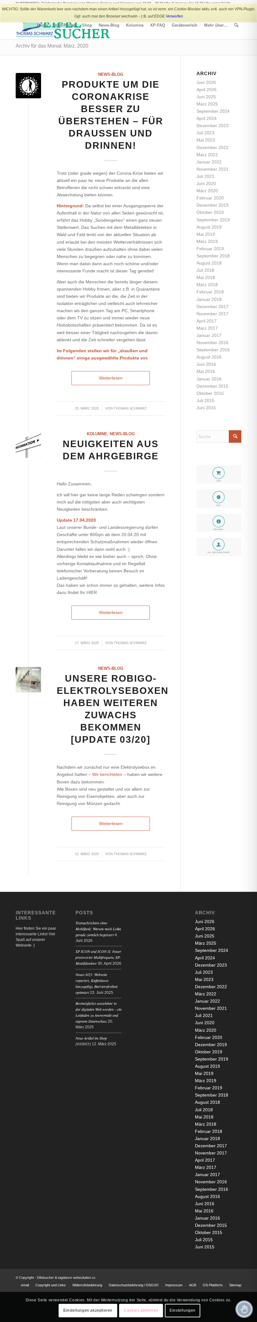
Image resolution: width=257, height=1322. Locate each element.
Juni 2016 (206, 364)
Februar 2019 (210, 248)
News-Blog (110, 74)
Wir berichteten (107, 774)
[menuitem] (42, 25)
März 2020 (207, 190)
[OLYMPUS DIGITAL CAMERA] (28, 679)
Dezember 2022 (212, 147)
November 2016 (212, 342)
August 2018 (209, 263)
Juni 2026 (206, 82)
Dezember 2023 (212, 125)
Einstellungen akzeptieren (88, 1310)
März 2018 (207, 284)
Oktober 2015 (210, 393)
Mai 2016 (206, 371)
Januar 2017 (209, 335)
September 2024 (213, 111)
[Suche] (236, 25)
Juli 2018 (205, 270)
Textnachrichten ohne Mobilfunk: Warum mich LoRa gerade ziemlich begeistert (98, 928)
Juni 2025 (206, 96)
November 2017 (212, 313)
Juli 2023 (205, 132)
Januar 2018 (209, 299)
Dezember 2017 (212, 306)
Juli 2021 (205, 176)
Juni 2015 (206, 407)
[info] (28, 445)
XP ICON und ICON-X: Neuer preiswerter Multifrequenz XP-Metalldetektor (98, 957)
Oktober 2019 (210, 212)
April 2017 (207, 320)
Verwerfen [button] (174, 16)
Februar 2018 (210, 291)
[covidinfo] (28, 85)
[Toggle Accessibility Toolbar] (244, 1309)
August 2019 (209, 227)
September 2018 (213, 255)
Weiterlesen (111, 377)
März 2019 (207, 241)
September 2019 (213, 219)
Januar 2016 (209, 378)
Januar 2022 (209, 161)
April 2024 (207, 118)
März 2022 (207, 154)
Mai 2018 (206, 277)
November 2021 (212, 169)
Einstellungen (183, 1310)
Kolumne (97, 434)
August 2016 (209, 356)
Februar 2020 (210, 197)
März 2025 (207, 103)
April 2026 (207, 89)
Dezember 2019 (212, 205)
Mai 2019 (206, 234)
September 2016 (213, 349)
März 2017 (207, 328)
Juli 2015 (205, 400)
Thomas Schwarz (130, 408)
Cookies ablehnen (141, 1310)
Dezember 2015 (212, 386)
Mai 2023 (206, 139)
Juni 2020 (206, 183)
